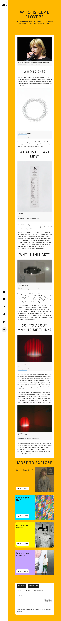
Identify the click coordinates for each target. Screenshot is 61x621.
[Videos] (4, 321)
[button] (21, 586)
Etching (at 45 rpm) (22, 133)
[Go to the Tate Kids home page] (4, 4)
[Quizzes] (4, 306)
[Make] (4, 314)
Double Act (20, 435)
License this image (22, 220)
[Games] (4, 299)
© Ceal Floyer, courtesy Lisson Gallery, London (29, 137)
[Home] (4, 291)
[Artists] (4, 329)
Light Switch (21, 285)
